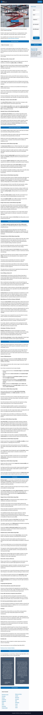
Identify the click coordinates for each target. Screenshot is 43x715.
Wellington (17, 702)
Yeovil (16, 705)
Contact (39, 1)
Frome (16, 704)
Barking (12, 647)
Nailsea (3, 697)
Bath (16, 700)
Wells (3, 702)
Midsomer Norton (18, 694)
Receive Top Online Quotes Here (15, 341)
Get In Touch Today (14, 41)
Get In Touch (36, 44)
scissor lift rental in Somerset (13, 38)
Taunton (16, 695)
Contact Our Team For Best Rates (15, 127)
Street (3, 704)
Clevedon (9, 647)
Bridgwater (4, 701)
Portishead (4, 699)
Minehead (17, 697)
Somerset (17, 699)
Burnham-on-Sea (4, 647)
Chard (16, 707)
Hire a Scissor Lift (8, 29)
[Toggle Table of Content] (11, 45)
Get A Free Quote (15, 687)
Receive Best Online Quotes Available (15, 221)
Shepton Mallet (4, 707)
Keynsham (4, 706)
